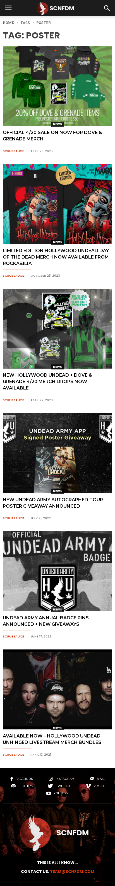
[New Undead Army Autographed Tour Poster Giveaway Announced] (57, 453)
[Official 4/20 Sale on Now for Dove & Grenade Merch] (57, 86)
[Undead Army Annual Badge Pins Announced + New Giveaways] (57, 571)
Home (8, 22)
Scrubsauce (13, 151)
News (57, 124)
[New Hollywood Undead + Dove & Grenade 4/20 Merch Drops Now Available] (57, 329)
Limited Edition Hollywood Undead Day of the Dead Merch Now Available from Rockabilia (56, 257)
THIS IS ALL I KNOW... (57, 862)
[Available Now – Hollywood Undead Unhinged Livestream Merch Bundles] (57, 689)
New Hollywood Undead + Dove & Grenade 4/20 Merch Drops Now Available (47, 382)
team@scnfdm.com (72, 871)
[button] (107, 8)
